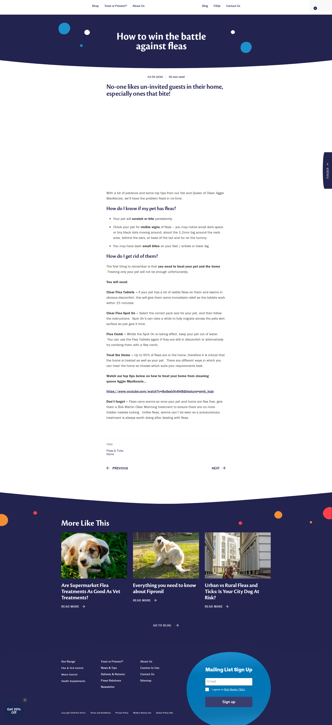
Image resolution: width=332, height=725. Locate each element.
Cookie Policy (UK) (164, 712)
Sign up (228, 701)
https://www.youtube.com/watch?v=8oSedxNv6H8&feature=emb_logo (160, 391)
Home (110, 454)
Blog (205, 6)
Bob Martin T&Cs (234, 689)
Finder (328, 173)
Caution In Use (149, 668)
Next (216, 468)
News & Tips (109, 668)
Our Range (68, 661)
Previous (119, 468)
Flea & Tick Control (72, 668)
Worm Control (69, 674)
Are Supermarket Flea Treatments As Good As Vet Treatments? (90, 591)
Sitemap (145, 680)
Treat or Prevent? (116, 6)
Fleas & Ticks (114, 450)
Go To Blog (162, 625)
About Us (138, 6)
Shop (95, 6)
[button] (14, 711)
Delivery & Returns (113, 674)
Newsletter (108, 687)
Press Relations (111, 680)
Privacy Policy (121, 712)
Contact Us (233, 6)
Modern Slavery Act (142, 712)
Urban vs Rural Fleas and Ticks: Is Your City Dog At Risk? (232, 591)
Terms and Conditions (100, 712)
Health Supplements (73, 681)
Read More (70, 606)
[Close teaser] (25, 700)
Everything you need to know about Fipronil (164, 588)
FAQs (217, 6)
